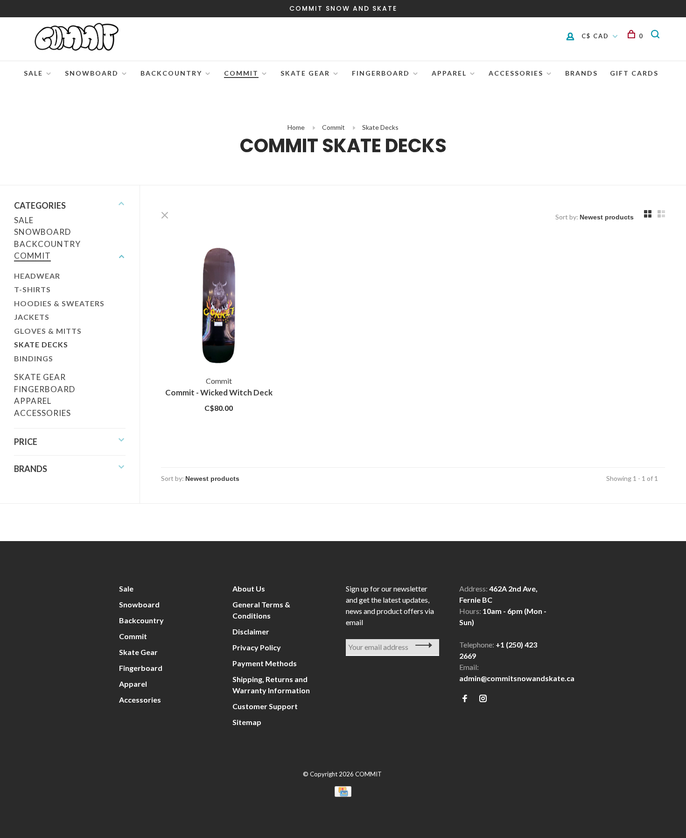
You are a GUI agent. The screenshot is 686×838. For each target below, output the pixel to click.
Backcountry (171, 73)
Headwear (37, 275)
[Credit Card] (343, 793)
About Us (248, 588)
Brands (581, 73)
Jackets (31, 316)
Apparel (449, 73)
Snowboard (92, 73)
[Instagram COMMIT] (483, 698)
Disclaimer (250, 631)
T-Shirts (32, 289)
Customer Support (265, 706)
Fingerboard (381, 73)
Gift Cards (634, 73)
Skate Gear (305, 73)
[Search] (657, 36)
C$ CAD (596, 36)
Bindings (33, 358)
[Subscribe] (421, 645)
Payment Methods (264, 663)
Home (296, 127)
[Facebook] (465, 698)
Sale (33, 73)
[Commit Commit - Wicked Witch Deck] (219, 307)
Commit (241, 73)
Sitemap (246, 722)
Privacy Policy (256, 647)
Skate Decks (380, 127)
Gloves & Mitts (48, 330)
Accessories (516, 73)
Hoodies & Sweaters (59, 303)
